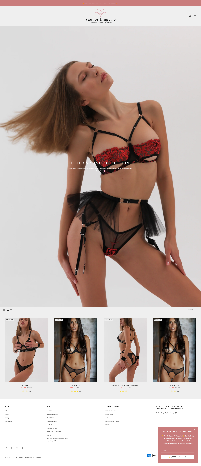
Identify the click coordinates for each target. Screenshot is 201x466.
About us (49, 411)
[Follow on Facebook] (6, 448)
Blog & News (109, 414)
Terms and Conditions (54, 432)
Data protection (52, 428)
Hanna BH (26, 385)
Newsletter (50, 418)
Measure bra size (110, 411)
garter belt (8, 421)
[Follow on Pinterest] (17, 448)
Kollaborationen (52, 421)
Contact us (50, 425)
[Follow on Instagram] (11, 448)
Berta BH (76, 385)
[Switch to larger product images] (4, 310)
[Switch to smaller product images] (8, 310)
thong (7, 418)
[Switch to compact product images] (11, 310)
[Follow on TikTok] (22, 448)
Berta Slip (174, 385)
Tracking (107, 425)
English (176, 16)
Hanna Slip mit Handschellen (125, 385)
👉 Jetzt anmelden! (178, 457)
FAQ (106, 418)
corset (7, 414)
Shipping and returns (112, 421)
